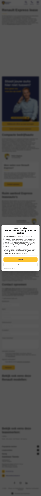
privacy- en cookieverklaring (19, 253)
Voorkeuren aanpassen (9, 268)
